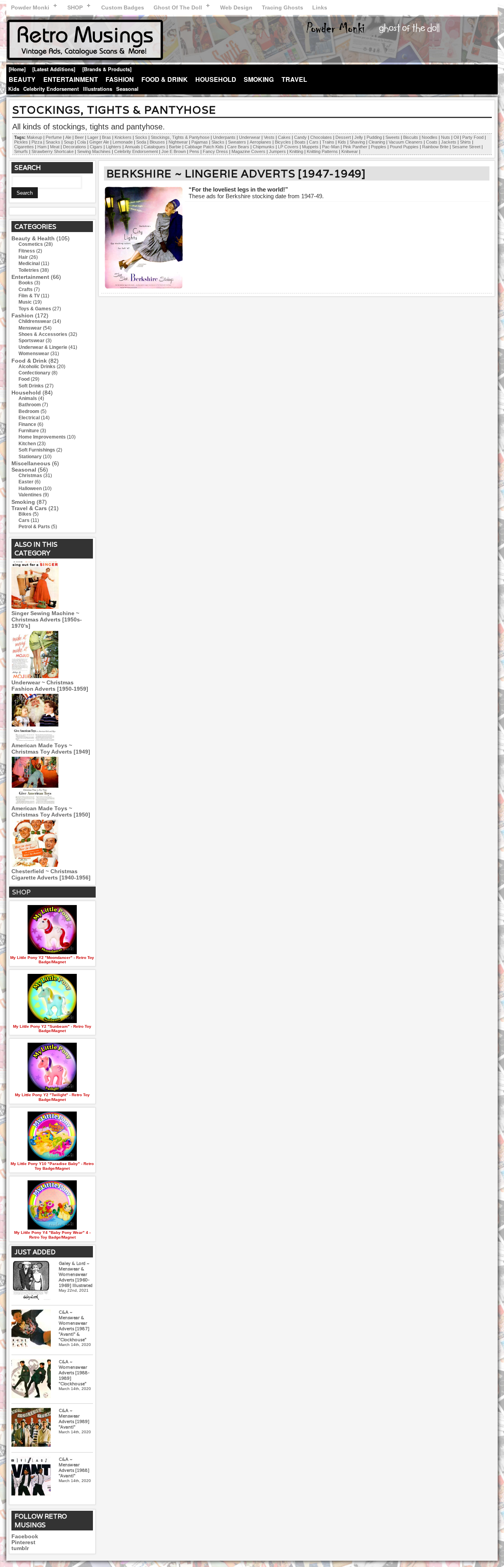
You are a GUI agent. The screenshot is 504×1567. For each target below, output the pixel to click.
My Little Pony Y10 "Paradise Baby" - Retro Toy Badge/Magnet (52, 1165)
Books (26, 283)
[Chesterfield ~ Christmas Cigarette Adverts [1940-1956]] (35, 865)
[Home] (17, 69)
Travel (294, 79)
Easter (26, 482)
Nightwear (178, 142)
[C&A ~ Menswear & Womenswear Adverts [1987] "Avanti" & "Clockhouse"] (31, 1329)
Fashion (120, 79)
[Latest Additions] (53, 69)
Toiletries (29, 270)
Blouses (157, 142)
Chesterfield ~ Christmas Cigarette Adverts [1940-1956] (51, 874)
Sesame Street (466, 146)
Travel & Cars (29, 508)
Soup (69, 142)
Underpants (224, 137)
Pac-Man (330, 146)
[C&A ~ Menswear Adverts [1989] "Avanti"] (31, 1428)
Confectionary (34, 373)
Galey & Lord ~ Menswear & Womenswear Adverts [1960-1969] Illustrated (76, 1274)
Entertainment (70, 79)
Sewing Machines (94, 151)
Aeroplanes (260, 142)
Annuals (132, 146)
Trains (328, 142)
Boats (300, 142)
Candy (300, 137)
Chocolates (321, 137)
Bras (106, 137)
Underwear (249, 137)
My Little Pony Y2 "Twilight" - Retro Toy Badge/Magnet (52, 1097)
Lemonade (123, 142)
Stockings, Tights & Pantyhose (180, 137)
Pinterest (23, 1542)
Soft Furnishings (37, 450)
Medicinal (29, 263)
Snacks (53, 142)
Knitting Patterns (322, 151)
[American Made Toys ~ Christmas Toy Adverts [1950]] (35, 802)
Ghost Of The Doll (178, 7)
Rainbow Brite (435, 146)
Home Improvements (42, 437)
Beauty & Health (33, 238)
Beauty (22, 79)
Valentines (30, 495)
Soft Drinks (31, 386)
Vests (269, 137)
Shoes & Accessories (43, 334)
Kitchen (27, 443)
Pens (194, 151)
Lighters (113, 146)
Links (319, 7)
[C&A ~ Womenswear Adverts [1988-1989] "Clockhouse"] (31, 1379)
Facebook (24, 1536)
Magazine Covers (248, 151)
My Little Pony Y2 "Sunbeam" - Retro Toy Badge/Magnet (52, 1028)
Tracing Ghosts (282, 7)
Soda (141, 142)
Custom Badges (122, 7)
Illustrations (97, 88)
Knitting (296, 151)
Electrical (29, 417)
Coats (431, 142)
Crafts (26, 289)
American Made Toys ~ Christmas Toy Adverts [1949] (50, 748)
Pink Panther (355, 146)
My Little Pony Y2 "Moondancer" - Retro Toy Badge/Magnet (52, 959)
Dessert (343, 137)
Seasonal (127, 88)
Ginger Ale (99, 142)
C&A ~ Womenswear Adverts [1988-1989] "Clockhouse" (74, 1372)
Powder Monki (30, 7)
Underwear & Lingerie (43, 347)
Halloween (30, 488)
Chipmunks (263, 146)
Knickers (123, 137)
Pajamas (199, 142)
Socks (141, 137)
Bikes (25, 514)
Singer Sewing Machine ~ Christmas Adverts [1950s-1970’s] (46, 619)
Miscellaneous (30, 463)
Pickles (21, 142)
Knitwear (349, 151)
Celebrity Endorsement (51, 88)
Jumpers (277, 151)
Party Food (473, 137)
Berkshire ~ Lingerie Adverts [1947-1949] (236, 173)
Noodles (429, 137)
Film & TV (29, 296)
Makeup (34, 137)
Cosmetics (31, 244)
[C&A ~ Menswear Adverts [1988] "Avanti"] (31, 1476)
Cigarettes (24, 146)
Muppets (310, 146)
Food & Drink (164, 79)
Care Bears (238, 146)
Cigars (96, 146)
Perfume (54, 137)
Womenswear (34, 353)
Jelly (358, 137)
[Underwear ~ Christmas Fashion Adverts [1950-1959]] (35, 676)
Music (25, 302)
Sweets (392, 137)
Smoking (259, 79)
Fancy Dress (215, 151)
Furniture (29, 430)
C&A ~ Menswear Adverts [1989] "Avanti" (74, 1419)
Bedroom (29, 411)
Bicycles (283, 142)
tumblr (20, 1548)
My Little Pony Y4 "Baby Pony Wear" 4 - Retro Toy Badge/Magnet (52, 1234)
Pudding (374, 137)
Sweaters (237, 142)
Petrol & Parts (34, 526)
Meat (54, 146)
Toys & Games (35, 309)
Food (24, 379)
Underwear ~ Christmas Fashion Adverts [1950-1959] (49, 685)
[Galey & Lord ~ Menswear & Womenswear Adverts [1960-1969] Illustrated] (31, 1281)
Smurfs (21, 151)
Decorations (74, 146)
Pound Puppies (404, 146)
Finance (27, 424)
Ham (41, 146)
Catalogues (154, 146)
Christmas (30, 475)
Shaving (357, 142)
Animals (28, 398)
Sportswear (31, 340)
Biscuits (410, 137)
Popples (378, 146)
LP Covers (288, 146)
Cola (81, 142)
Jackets (448, 142)
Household (215, 79)
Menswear (30, 328)
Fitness (27, 251)
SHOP (75, 7)
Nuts (445, 137)
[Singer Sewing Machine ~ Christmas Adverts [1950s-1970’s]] (35, 607)
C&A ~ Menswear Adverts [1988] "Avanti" (74, 1467)
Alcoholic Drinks (37, 366)
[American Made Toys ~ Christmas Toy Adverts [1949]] (35, 739)
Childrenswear (35, 321)
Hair (23, 257)
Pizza (37, 142)
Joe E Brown (173, 151)
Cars (314, 142)
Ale (68, 137)
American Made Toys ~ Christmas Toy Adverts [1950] (50, 811)
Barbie (175, 146)
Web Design (236, 7)
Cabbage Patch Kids (204, 146)
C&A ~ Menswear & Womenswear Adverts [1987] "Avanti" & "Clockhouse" (74, 1325)
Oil (456, 137)
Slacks (217, 142)
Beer (79, 137)
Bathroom (30, 404)
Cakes (284, 137)
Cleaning (377, 142)
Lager (92, 137)
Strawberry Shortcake (53, 151)
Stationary (30, 456)
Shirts (465, 142)
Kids (13, 88)
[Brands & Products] (107, 69)
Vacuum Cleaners (405, 142)
